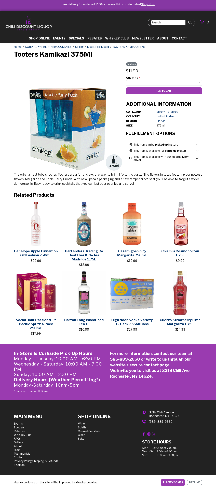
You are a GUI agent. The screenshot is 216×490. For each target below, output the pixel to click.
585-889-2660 (125, 359)
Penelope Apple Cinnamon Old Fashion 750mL (36, 253)
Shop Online (39, 38)
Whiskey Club (117, 38)
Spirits (82, 427)
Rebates (94, 38)
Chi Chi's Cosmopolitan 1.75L (180, 253)
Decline (194, 482)
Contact (179, 38)
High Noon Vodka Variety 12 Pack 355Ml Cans (132, 322)
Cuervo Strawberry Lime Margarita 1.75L (180, 322)
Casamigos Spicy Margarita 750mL (132, 253)
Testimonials (22, 453)
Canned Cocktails (89, 431)
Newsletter (143, 38)
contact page (156, 364)
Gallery (18, 442)
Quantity (133, 77)
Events (59, 38)
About (162, 38)
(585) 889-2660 (160, 421)
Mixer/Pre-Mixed (167, 111)
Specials (76, 38)
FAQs (17, 438)
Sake (81, 438)
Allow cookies (173, 482)
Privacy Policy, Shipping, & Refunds (36, 461)
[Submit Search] (190, 22)
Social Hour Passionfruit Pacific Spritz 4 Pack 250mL (36, 324)
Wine (81, 423)
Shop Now (148, 4)
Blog (17, 450)
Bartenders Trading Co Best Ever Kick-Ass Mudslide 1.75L (84, 255)
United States (165, 116)
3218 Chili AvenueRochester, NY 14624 (164, 414)
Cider (81, 435)
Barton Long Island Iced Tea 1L (84, 322)
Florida (160, 121)
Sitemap (19, 465)
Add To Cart (164, 90)
